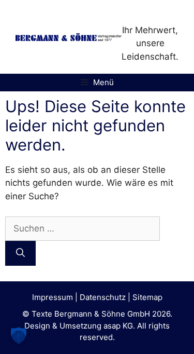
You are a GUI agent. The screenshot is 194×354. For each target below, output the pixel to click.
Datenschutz (103, 297)
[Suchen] (20, 253)
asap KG (118, 326)
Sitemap (147, 297)
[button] (18, 335)
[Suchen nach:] (82, 228)
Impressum (52, 297)
